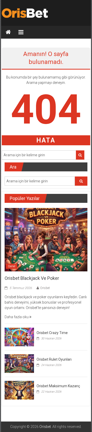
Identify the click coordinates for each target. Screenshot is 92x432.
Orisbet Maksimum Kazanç (58, 386)
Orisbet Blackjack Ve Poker (32, 278)
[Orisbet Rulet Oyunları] (19, 363)
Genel (11, 266)
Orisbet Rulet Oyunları (54, 359)
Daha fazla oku (17, 317)
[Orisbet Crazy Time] (19, 337)
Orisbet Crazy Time (52, 333)
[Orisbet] (8, 32)
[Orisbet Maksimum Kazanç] (19, 390)
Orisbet (45, 288)
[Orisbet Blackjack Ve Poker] (46, 239)
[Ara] (80, 155)
